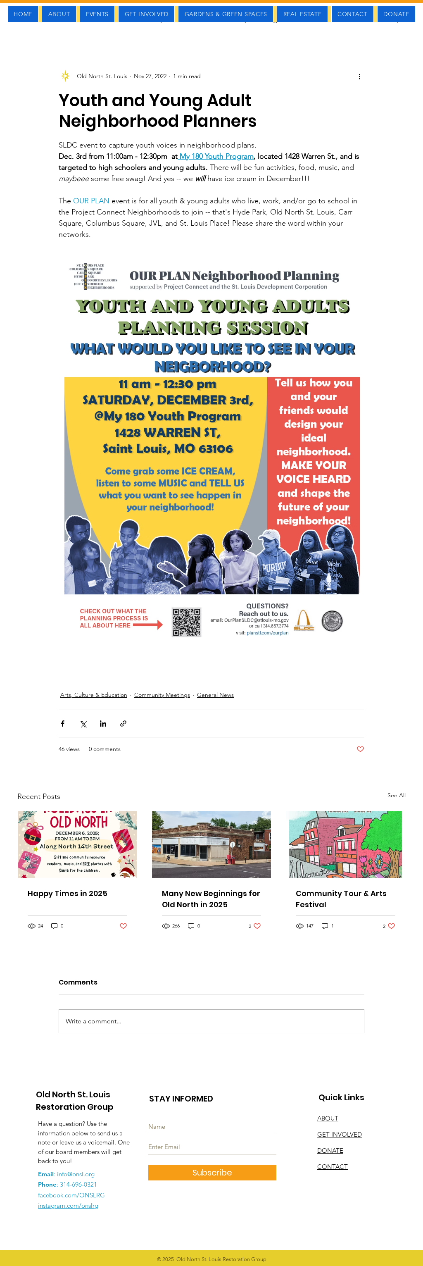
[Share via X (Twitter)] (83, 723)
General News (215, 695)
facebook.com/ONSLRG (71, 1195)
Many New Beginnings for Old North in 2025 (211, 899)
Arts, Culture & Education (93, 695)
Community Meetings (162, 695)
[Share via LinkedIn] (103, 723)
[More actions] (359, 76)
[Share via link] (123, 723)
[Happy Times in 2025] (77, 844)
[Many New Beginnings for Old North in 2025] (211, 844)
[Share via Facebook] (63, 723)
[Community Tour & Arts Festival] (345, 844)
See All (396, 795)
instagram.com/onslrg (68, 1205)
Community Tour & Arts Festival (341, 899)
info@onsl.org (76, 1174)
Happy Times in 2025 (67, 893)
